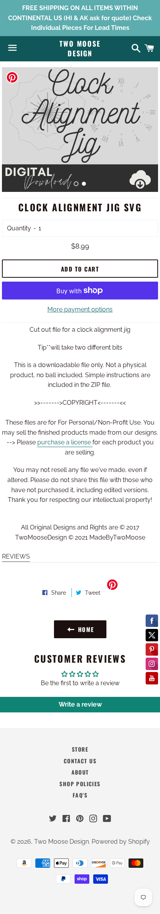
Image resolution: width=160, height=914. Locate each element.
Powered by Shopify (121, 841)
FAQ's (80, 795)
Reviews (16, 556)
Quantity (19, 228)
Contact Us (80, 761)
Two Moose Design (79, 48)
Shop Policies (79, 784)
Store (80, 749)
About (80, 772)
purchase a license (64, 442)
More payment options (80, 309)
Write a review (80, 704)
